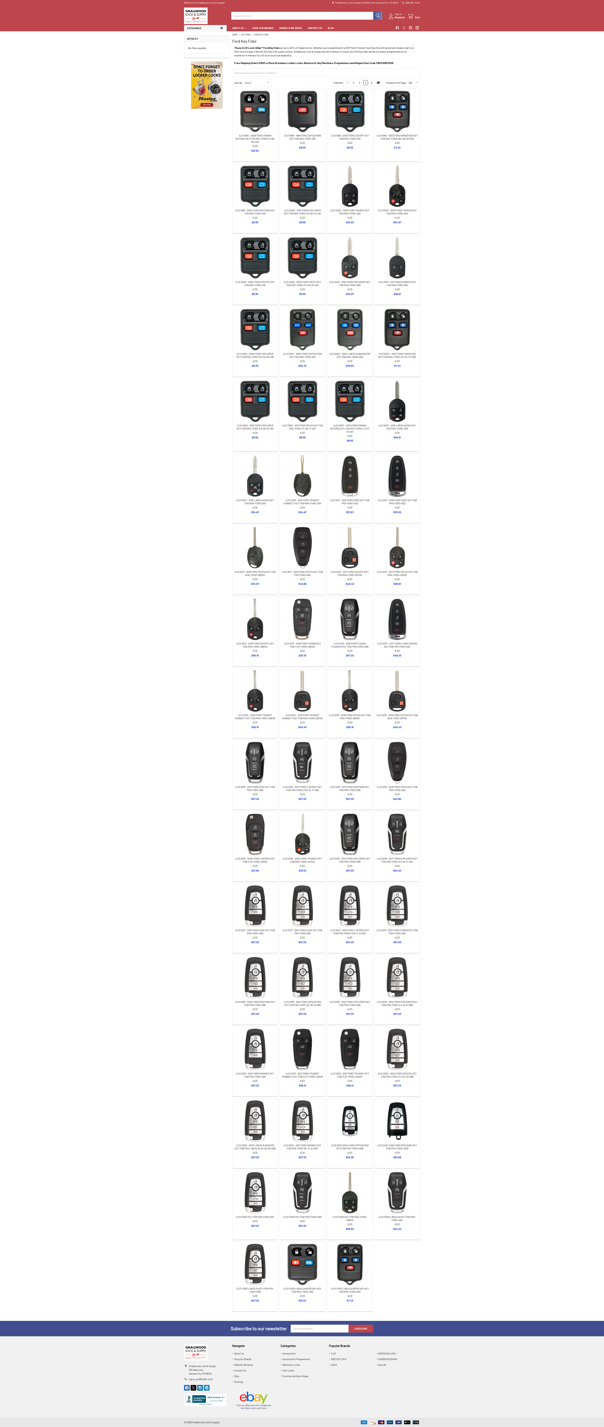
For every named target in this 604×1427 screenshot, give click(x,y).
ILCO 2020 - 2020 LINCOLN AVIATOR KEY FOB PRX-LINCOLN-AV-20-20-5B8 (255, 1147)
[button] (207, 85)
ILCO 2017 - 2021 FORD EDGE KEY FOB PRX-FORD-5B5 (302, 932)
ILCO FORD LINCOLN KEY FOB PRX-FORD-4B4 (397, 1218)
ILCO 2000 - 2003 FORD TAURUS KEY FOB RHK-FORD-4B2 (349, 212)
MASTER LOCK (338, 1359)
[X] (404, 28)
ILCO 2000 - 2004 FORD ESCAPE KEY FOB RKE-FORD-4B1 (255, 283)
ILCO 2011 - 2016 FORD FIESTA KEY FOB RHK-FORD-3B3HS (255, 573)
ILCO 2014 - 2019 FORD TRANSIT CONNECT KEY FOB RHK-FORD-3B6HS (255, 717)
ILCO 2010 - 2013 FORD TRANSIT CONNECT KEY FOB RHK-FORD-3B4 (302, 502)
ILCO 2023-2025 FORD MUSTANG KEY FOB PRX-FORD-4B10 (397, 1147)
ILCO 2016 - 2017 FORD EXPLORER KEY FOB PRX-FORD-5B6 (350, 860)
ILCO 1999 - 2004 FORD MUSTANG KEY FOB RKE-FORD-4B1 (255, 212)
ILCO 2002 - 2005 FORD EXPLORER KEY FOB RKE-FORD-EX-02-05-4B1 (255, 355)
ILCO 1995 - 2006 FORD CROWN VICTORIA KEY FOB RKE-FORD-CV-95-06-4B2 (255, 138)
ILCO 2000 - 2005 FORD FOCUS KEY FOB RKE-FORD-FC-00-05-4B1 (302, 283)
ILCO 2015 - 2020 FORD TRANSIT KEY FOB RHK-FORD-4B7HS (302, 860)
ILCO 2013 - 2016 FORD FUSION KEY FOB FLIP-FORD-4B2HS (302, 645)
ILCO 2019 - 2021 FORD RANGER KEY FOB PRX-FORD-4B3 (255, 1075)
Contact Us (315, 28)
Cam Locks (288, 1370)
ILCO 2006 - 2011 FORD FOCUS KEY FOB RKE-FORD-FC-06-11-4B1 (302, 427)
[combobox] (306, 16)
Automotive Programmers (296, 1359)
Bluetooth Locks (291, 1364)
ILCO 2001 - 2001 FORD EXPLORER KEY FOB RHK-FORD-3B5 (349, 283)
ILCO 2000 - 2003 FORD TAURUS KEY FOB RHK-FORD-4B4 (397, 212)
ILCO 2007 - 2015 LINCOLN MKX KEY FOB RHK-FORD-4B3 (397, 427)
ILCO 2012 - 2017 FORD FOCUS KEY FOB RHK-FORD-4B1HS (397, 573)
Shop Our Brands (263, 28)
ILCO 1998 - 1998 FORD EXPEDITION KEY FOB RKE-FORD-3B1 (302, 137)
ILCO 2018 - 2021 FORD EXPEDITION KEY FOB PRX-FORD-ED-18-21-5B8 (302, 1003)
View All (382, 1364)
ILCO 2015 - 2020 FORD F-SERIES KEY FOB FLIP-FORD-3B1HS (255, 860)
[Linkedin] (417, 28)
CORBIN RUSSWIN (387, 1359)
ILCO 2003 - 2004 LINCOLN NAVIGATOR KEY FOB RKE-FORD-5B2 (349, 355)
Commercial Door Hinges (295, 1376)
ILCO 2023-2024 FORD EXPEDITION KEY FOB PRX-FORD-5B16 (350, 1147)
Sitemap (238, 1381)
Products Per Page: (396, 82)
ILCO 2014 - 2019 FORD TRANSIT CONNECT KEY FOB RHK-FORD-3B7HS (302, 717)
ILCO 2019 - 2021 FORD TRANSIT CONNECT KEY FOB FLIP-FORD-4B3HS (302, 1075)
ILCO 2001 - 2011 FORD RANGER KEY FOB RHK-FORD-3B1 (397, 283)
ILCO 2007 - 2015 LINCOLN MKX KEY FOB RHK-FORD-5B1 (255, 502)
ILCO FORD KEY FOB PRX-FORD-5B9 (302, 1216)
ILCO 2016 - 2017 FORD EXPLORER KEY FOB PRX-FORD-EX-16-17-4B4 (397, 860)
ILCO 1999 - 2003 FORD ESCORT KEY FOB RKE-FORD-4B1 (350, 137)
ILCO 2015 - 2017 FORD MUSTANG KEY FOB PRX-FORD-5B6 (349, 788)
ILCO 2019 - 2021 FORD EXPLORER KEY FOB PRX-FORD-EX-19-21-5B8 (397, 1003)
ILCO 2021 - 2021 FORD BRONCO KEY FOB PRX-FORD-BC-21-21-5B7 (302, 1147)
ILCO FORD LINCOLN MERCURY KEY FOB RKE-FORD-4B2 (302, 1290)
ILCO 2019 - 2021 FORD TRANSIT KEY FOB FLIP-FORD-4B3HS (350, 1075)
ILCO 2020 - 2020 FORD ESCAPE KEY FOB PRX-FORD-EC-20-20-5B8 (397, 1075)
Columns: (339, 82)
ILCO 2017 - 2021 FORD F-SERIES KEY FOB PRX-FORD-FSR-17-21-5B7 (349, 932)
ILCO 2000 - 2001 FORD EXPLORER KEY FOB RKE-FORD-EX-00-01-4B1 (302, 212)
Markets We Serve (290, 28)
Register (400, 17)
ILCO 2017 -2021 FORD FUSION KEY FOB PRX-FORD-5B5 (397, 932)
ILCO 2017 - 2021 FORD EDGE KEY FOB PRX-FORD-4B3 (255, 932)
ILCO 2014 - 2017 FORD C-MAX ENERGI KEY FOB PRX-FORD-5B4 (397, 645)
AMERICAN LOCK (387, 1353)
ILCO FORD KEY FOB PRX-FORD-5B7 (255, 1216)
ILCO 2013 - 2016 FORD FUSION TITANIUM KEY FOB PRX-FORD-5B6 (350, 645)
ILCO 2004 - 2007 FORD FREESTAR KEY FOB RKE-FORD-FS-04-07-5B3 (397, 355)
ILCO (333, 1353)
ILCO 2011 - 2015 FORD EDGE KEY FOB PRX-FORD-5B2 (397, 502)
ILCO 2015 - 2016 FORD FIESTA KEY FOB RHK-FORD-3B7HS (397, 717)
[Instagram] (410, 28)
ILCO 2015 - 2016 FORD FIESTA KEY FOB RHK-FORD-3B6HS (350, 717)
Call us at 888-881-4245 (201, 1379)
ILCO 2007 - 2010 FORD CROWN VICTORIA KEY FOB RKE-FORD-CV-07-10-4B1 (350, 428)
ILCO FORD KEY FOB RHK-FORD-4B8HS (350, 1218)
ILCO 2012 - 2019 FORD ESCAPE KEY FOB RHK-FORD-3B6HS (255, 645)
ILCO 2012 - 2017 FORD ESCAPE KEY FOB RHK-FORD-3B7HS (350, 573)
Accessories (289, 1353)
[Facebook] (397, 28)
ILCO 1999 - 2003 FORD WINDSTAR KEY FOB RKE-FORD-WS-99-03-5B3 (397, 137)
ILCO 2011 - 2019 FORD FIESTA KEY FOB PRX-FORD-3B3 (302, 573)
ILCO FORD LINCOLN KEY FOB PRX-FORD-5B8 (255, 1290)
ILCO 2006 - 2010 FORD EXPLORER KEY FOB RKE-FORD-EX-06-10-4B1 (255, 427)
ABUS (334, 1364)
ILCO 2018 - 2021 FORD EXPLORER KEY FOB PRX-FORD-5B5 (350, 1003)
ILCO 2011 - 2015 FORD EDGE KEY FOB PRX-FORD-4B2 (349, 502)
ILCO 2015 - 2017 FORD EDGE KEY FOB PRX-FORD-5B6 (255, 788)
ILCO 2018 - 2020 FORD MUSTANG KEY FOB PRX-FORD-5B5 (255, 1003)
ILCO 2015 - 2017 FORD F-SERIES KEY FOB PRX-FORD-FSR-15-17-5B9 (302, 788)
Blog (331, 28)
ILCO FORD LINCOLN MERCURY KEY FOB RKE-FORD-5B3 (350, 1290)
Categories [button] (194, 28)
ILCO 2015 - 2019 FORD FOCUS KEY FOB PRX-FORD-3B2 (397, 788)
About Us (238, 28)
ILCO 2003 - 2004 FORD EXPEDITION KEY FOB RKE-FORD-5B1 (302, 355)
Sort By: (238, 82)
